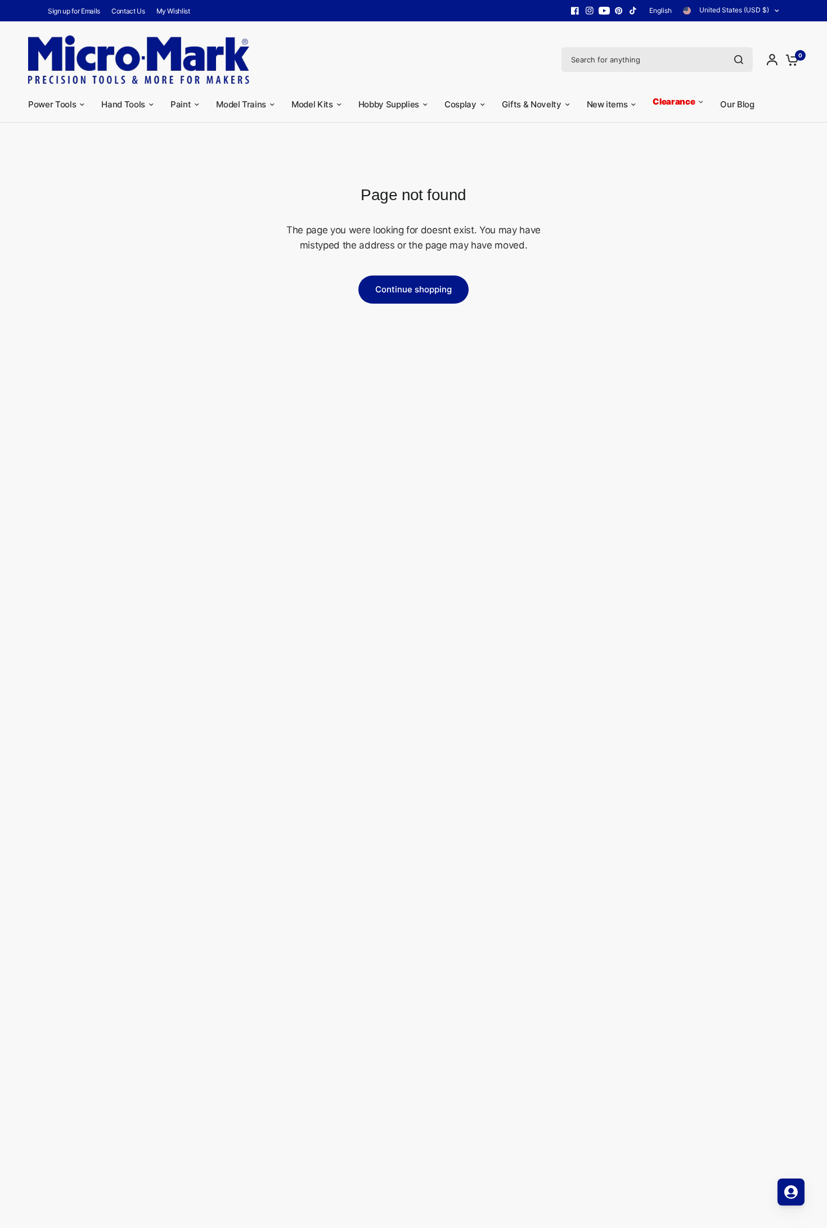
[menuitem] (77, 11)
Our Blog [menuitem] (737, 104)
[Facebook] (575, 10)
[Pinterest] (619, 10)
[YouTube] (604, 10)
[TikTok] (633, 10)
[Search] (739, 59)
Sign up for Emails (74, 11)
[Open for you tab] (790, 1192)
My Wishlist (173, 11)
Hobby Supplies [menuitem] (388, 104)
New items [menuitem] (607, 104)
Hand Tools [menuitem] (123, 104)
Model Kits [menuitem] (312, 104)
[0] (789, 59)
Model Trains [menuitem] (241, 104)
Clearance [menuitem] (674, 101)
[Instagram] (589, 10)
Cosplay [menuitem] (460, 104)
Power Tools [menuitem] (52, 104)
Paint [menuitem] (180, 104)
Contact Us (128, 11)
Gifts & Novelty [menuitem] (531, 104)
